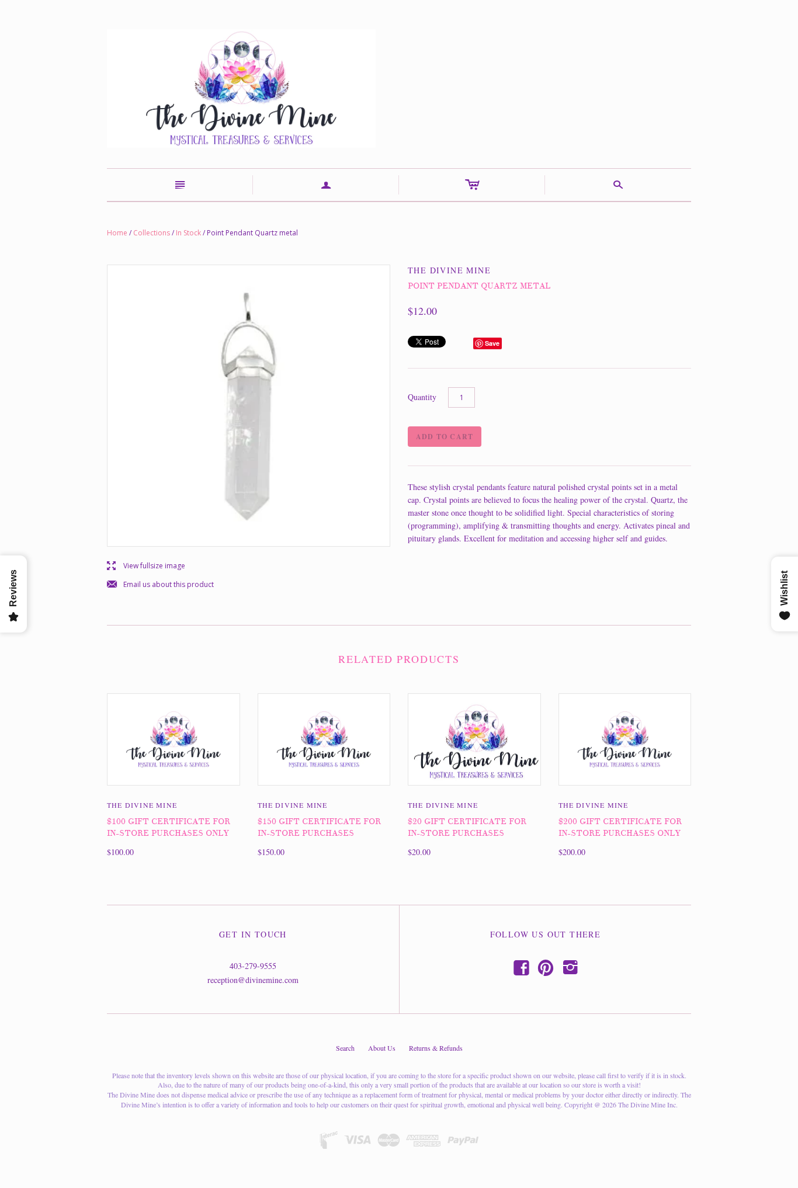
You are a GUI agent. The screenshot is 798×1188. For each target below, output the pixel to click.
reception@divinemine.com (253, 979)
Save (492, 343)
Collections (151, 233)
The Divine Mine (142, 805)
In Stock (188, 233)
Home (117, 233)
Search (345, 1047)
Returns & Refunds (436, 1047)
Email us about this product (160, 585)
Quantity (422, 396)
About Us (381, 1047)
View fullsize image (146, 566)
